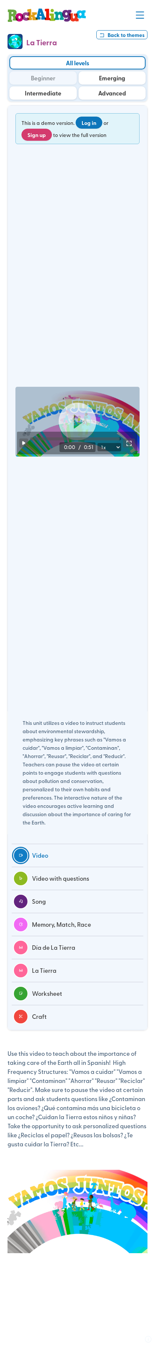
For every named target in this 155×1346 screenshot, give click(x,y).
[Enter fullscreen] (129, 443)
